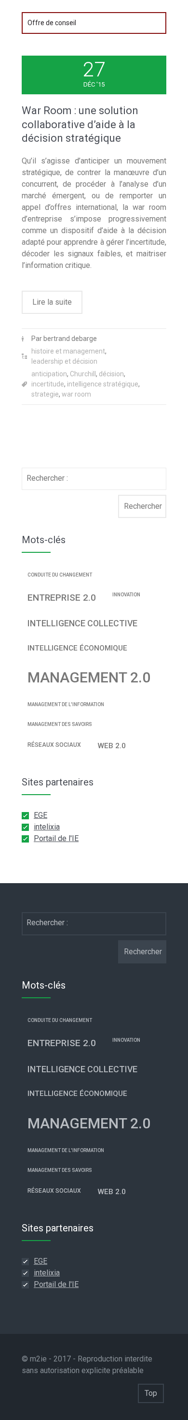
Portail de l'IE (56, 838)
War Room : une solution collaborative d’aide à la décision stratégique (80, 124)
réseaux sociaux (54, 744)
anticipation (49, 374)
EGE (40, 815)
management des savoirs (59, 724)
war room (76, 394)
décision (111, 374)
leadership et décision (64, 361)
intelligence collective (82, 623)
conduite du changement (59, 574)
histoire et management (68, 351)
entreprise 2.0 (61, 597)
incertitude (47, 384)
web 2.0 (111, 745)
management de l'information (65, 704)
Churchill (83, 374)
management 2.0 (88, 677)
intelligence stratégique (102, 384)
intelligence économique (77, 648)
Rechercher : (47, 478)
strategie (45, 394)
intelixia (47, 826)
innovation (126, 594)
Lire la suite (52, 302)
